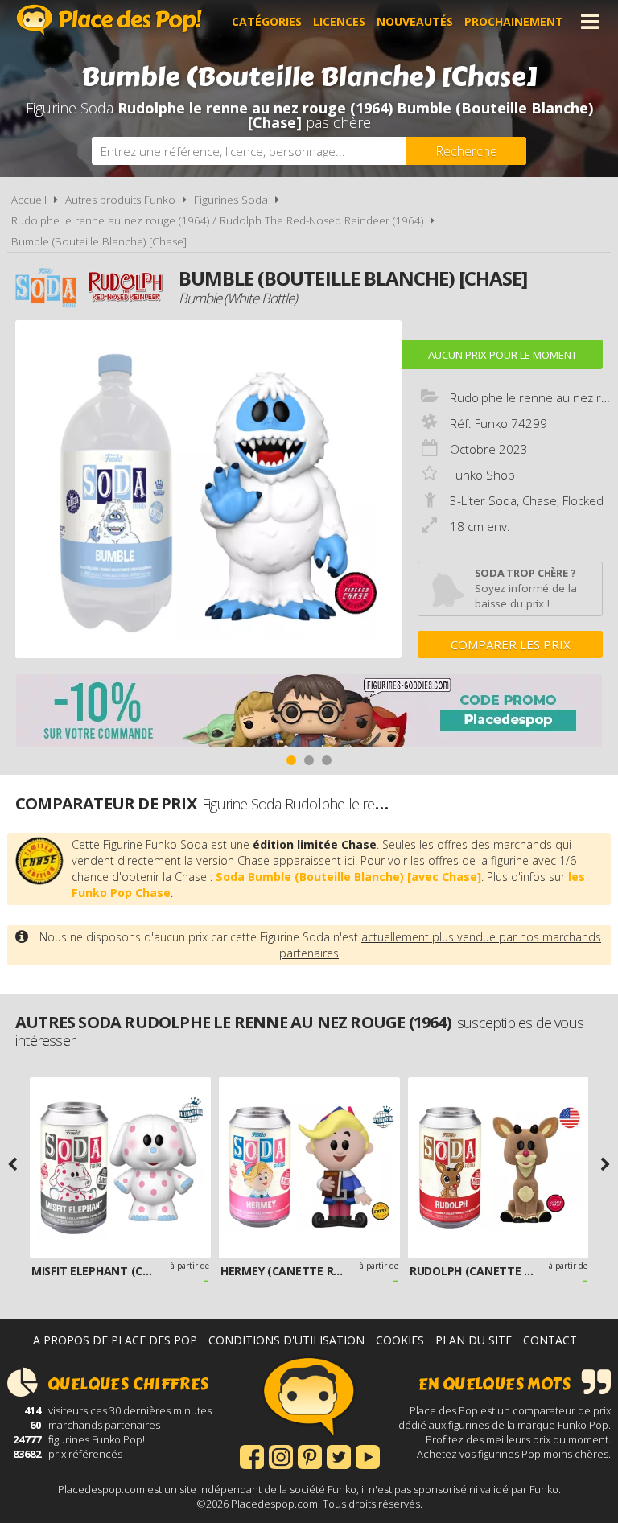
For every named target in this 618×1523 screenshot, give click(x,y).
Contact (550, 1340)
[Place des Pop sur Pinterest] (310, 1455)
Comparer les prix (511, 644)
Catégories (267, 21)
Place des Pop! (109, 19)
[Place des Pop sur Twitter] (339, 1455)
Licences (339, 21)
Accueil (29, 199)
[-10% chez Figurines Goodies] (309, 712)
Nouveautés (415, 21)
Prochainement (513, 21)
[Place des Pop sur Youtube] (368, 1455)
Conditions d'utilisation (286, 1340)
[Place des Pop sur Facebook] (252, 1455)
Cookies (400, 1340)
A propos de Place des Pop (115, 1340)
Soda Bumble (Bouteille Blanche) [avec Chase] (348, 876)
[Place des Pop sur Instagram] (281, 1455)
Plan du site (473, 1340)
